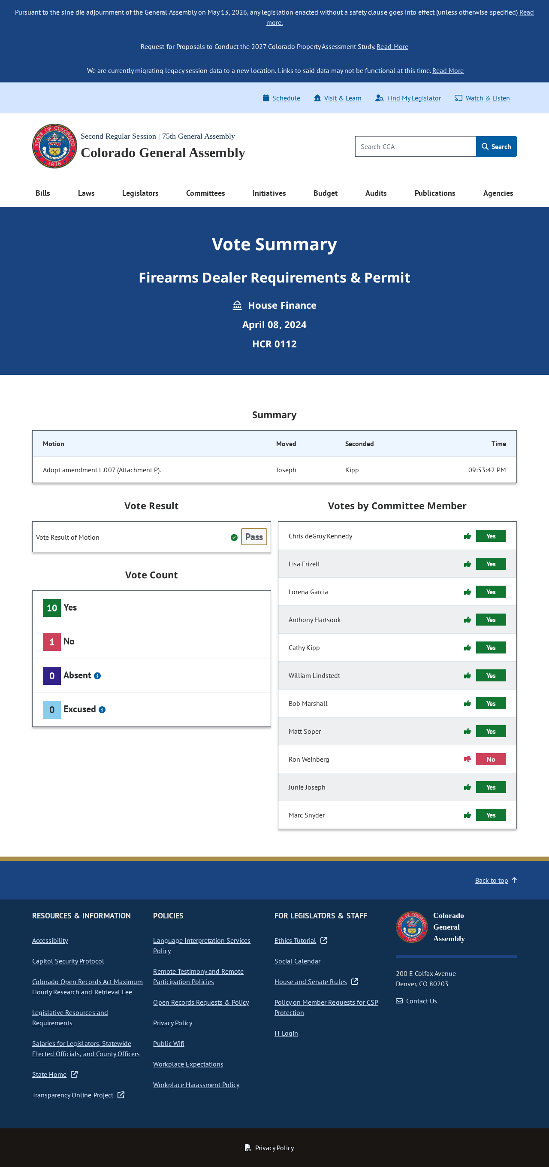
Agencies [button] (498, 193)
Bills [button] (43, 193)
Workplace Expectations (188, 1064)
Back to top (491, 880)
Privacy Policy (172, 1022)
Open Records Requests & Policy (201, 1002)
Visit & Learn (343, 98)
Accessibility (50, 940)
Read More (392, 46)
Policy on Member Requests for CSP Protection (326, 1007)
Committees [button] (205, 193)
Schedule (286, 98)
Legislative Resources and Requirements (70, 1017)
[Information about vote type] (97, 676)
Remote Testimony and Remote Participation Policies (198, 976)
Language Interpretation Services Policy (201, 945)
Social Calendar (297, 961)
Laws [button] (86, 193)
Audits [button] (376, 193)
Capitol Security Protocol (68, 961)
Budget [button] (326, 193)
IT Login (286, 1033)
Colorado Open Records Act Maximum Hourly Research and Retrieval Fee (87, 986)
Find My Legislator (413, 98)
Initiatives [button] (269, 193)
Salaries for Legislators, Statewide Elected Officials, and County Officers (86, 1048)
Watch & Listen (488, 98)
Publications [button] (435, 193)
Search (500, 146)
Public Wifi (168, 1043)
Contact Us (421, 1001)
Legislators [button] (140, 193)
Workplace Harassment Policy (196, 1084)
